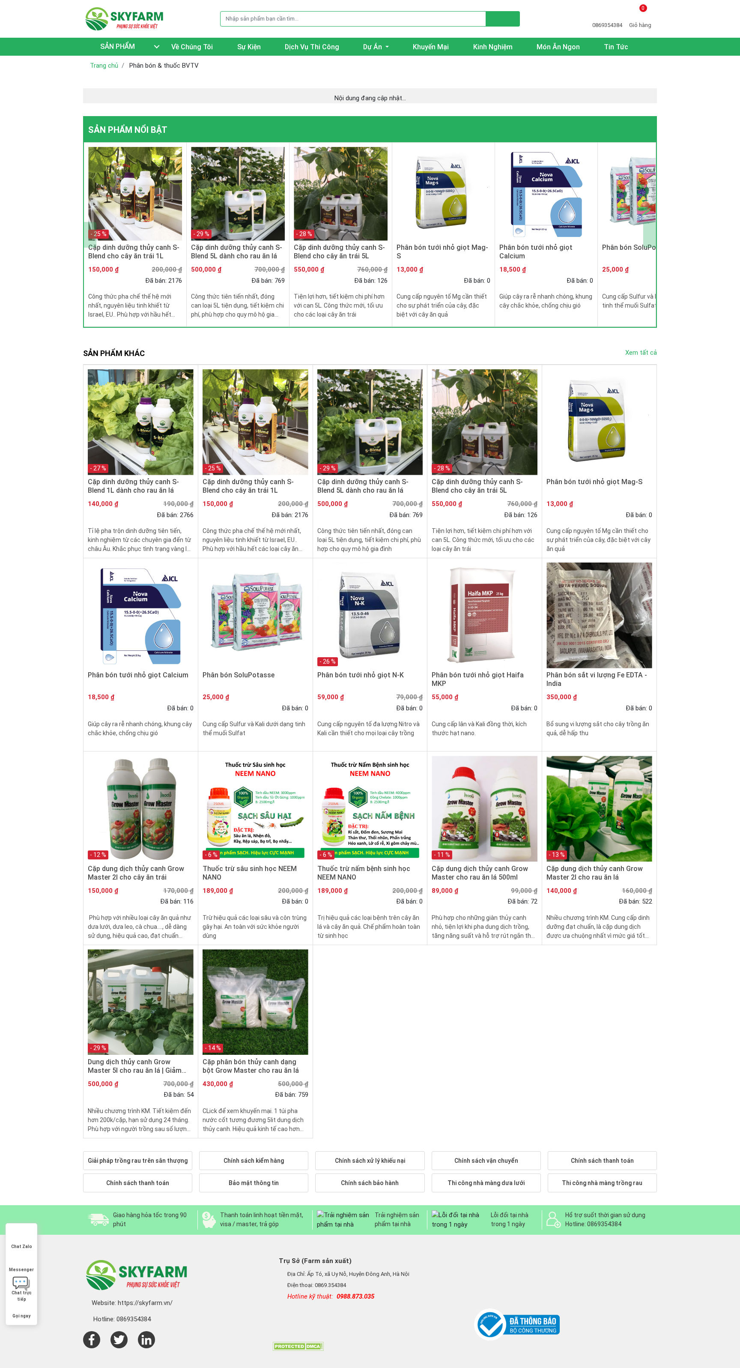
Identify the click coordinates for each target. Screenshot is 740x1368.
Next (649, 235)
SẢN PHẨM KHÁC (114, 353)
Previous (90, 235)
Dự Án (373, 47)
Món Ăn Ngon (558, 47)
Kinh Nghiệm (493, 47)
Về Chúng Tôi (192, 47)
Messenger (21, 1269)
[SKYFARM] (125, 18)
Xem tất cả (641, 352)
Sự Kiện (249, 47)
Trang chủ (103, 65)
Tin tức (616, 47)
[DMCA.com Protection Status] (298, 1346)
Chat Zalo (21, 1246)
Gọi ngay (21, 1316)
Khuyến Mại (431, 47)
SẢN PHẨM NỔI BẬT (127, 130)
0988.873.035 (355, 1296)
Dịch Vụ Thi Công (312, 47)
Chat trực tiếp (22, 1293)
